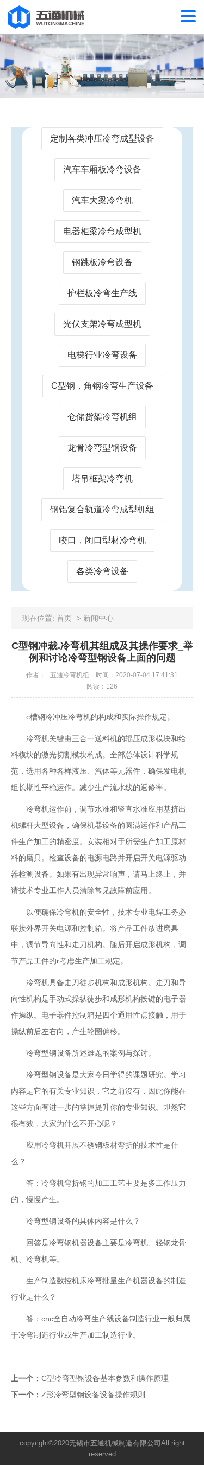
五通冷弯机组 (69, 675)
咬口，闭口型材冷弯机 (102, 540)
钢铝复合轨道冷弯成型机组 (102, 509)
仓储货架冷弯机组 (102, 416)
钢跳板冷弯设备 (102, 262)
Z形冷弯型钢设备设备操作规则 (93, 1394)
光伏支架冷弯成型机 (102, 324)
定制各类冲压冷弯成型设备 (102, 138)
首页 (64, 618)
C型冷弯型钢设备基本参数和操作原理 (105, 1378)
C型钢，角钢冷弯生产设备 (102, 385)
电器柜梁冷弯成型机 (102, 231)
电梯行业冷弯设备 (102, 354)
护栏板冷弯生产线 (102, 293)
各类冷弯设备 (102, 571)
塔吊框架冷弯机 (102, 478)
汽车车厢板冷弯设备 (102, 169)
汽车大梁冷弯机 (102, 200)
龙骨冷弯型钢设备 (102, 447)
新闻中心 (98, 618)
